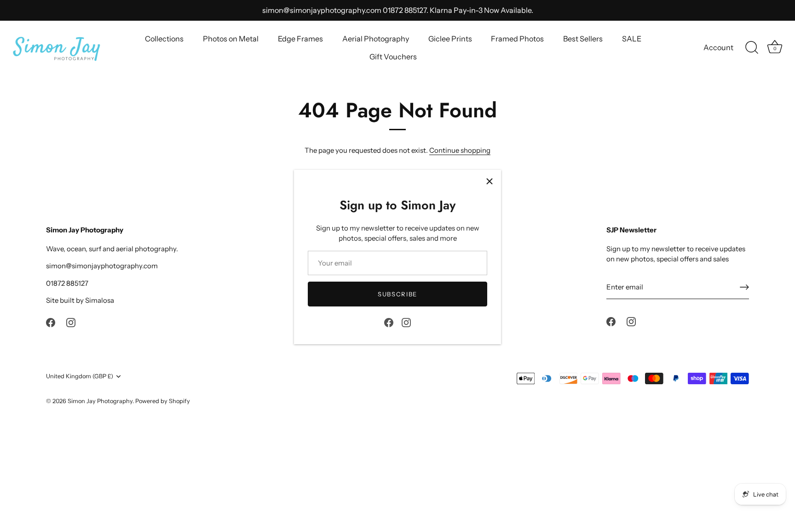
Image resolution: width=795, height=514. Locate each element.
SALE (631, 38)
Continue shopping (459, 150)
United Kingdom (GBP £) (79, 376)
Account (718, 47)
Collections (164, 38)
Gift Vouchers (393, 56)
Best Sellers (583, 38)
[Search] (752, 48)
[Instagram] (406, 321)
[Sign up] (744, 287)
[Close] (489, 181)
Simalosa (99, 300)
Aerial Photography (375, 38)
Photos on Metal (231, 38)
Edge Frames (300, 38)
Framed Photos (517, 38)
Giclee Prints (450, 38)
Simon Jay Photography (100, 401)
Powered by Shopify (162, 401)
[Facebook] (388, 321)
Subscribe (397, 294)
